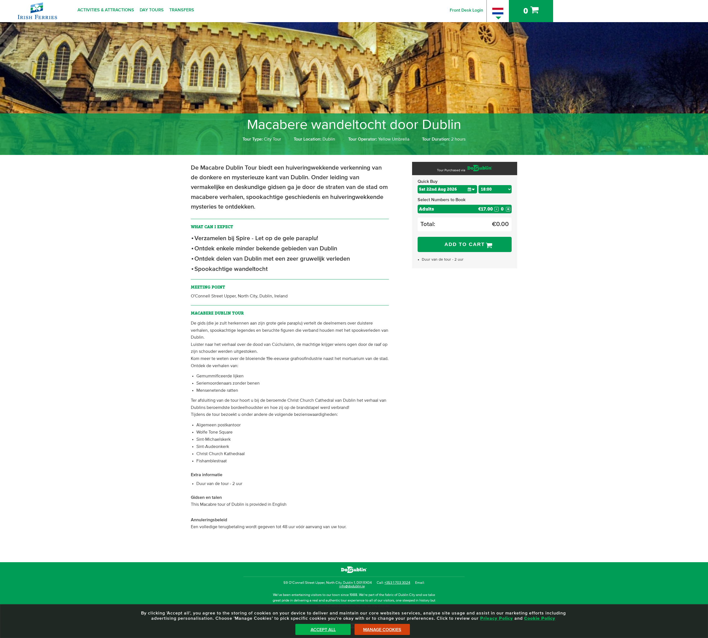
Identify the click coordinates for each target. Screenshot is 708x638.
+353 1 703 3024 (397, 583)
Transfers (181, 10)
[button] (471, 189)
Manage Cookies (382, 629)
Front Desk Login (466, 10)
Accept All (323, 629)
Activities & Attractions (105, 10)
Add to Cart (464, 244)
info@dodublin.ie (352, 586)
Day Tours (152, 10)
